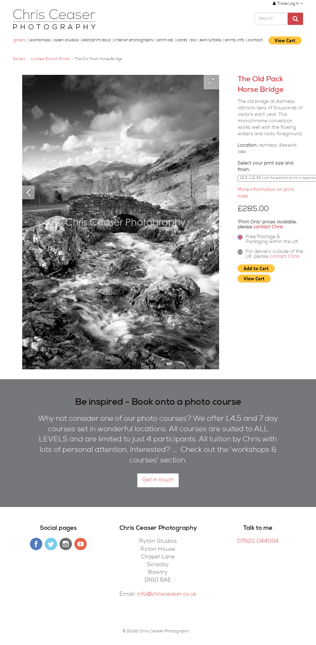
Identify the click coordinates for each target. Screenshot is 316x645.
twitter (51, 544)
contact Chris (268, 227)
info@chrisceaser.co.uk (166, 594)
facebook (36, 544)
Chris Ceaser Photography (54, 19)
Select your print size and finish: (265, 166)
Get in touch (158, 480)
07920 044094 (258, 541)
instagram (66, 544)
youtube (80, 544)
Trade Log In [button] (288, 4)
